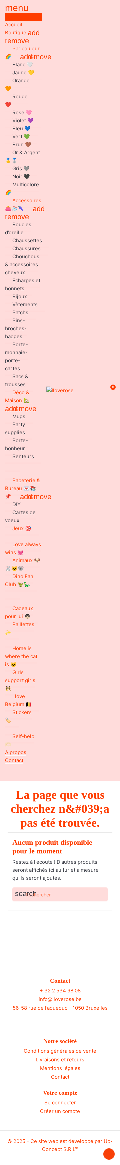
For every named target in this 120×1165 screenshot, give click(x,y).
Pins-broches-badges (16, 328)
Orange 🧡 (17, 84)
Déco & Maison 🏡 (17, 396)
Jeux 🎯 (21, 528)
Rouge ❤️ (16, 100)
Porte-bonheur (16, 444)
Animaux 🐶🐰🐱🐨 (22, 564)
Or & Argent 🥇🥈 (22, 156)
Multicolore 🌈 (22, 188)
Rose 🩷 (22, 112)
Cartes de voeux (20, 516)
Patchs (20, 312)
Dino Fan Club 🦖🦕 (19, 580)
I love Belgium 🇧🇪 (18, 700)
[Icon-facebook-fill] (54, 1020)
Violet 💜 (23, 120)
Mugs (18, 416)
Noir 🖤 (21, 176)
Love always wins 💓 (23, 548)
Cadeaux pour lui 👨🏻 (19, 612)
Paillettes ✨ (19, 628)
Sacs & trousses (16, 380)
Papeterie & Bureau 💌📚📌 (22, 488)
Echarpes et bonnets (22, 284)
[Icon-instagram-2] (66, 1020)
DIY (16, 504)
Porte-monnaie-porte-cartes (16, 356)
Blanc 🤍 (22, 64)
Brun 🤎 (21, 144)
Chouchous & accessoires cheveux (22, 264)
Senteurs (23, 456)
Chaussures (26, 248)
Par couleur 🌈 (22, 52)
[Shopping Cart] (109, 391)
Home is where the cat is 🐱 (21, 656)
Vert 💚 (21, 136)
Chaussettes (27, 240)
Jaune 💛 (23, 72)
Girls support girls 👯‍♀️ (20, 680)
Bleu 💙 (21, 128)
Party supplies (15, 428)
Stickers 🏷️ (18, 716)
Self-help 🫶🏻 (19, 740)
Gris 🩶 (21, 168)
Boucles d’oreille (18, 228)
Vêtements (25, 304)
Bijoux (19, 296)
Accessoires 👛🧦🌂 (23, 204)
